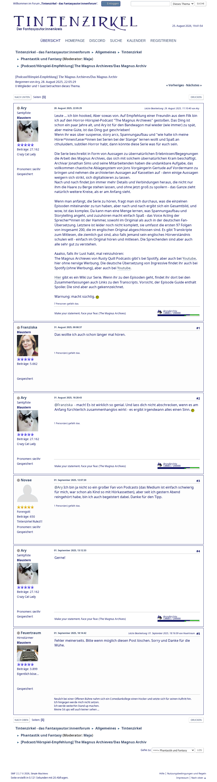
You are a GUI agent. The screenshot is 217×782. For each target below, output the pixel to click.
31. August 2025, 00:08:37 (68, 327)
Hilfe (161, 773)
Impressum (182, 777)
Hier (57, 277)
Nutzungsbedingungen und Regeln (186, 773)
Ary (23, 108)
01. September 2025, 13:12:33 (70, 550)
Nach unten (22, 97)
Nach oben (21, 719)
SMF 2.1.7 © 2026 (20, 773)
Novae (26, 480)
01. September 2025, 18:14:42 (70, 633)
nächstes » (194, 85)
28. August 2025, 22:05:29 (68, 108)
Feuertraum (31, 632)
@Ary (58, 487)
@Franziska (63, 404)
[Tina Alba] (18, 164)
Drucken (196, 97)
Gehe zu (145, 750)
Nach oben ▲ (198, 777)
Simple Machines (39, 773)
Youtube (189, 258)
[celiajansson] (18, 373)
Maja (87, 59)
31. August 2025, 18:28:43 (68, 397)
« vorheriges (175, 85)
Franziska (29, 327)
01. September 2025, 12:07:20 (70, 480)
